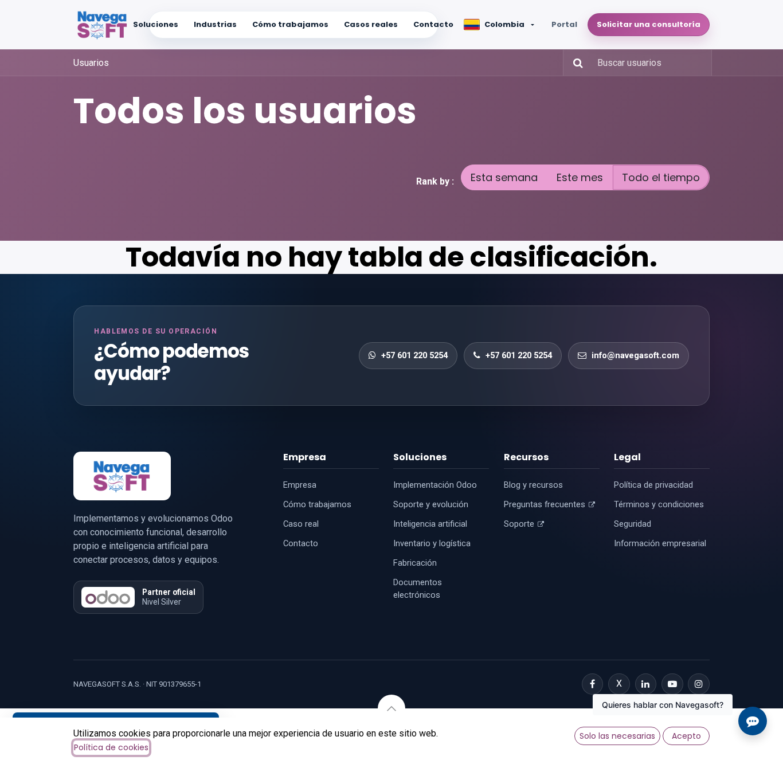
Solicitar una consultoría (648, 24)
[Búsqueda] (574, 63)
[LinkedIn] (646, 684)
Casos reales (371, 24)
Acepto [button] (686, 736)
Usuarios (91, 62)
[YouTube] (672, 684)
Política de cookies (111, 747)
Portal (564, 24)
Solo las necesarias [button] (617, 736)
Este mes (580, 177)
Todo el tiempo (661, 177)
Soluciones (155, 24)
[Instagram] (699, 684)
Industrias (215, 24)
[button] (391, 708)
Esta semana (504, 177)
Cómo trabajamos (290, 24)
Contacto (433, 24)
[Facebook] (593, 684)
